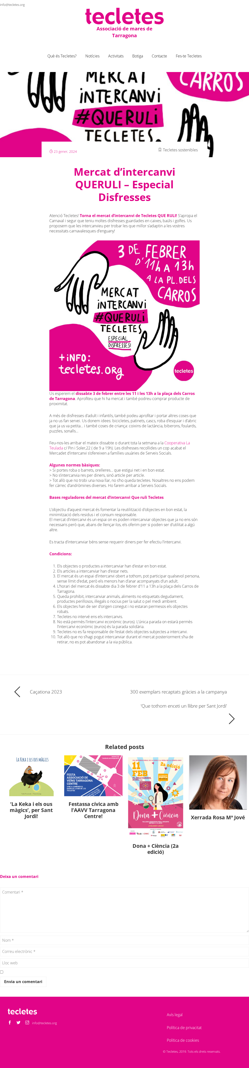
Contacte (159, 56)
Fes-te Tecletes (189, 56)
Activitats (116, 56)
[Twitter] (236, 4)
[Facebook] (227, 4)
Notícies (92, 56)
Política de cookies (183, 1040)
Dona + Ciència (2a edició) (156, 848)
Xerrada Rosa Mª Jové (218, 817)
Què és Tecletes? (62, 56)
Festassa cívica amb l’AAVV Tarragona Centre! (93, 810)
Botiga (137, 56)
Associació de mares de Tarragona (124, 32)
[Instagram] (245, 4)
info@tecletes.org (12, 4)
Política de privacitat (184, 1027)
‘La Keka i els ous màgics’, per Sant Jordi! (31, 810)
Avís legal (175, 1014)
